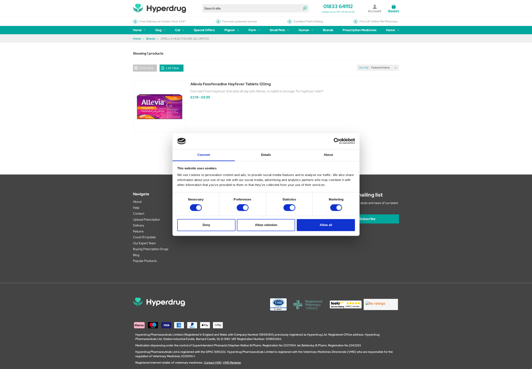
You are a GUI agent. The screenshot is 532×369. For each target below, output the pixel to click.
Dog (158, 30)
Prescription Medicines (359, 30)
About (137, 202)
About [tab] (328, 154)
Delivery (138, 225)
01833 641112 (338, 6)
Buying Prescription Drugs (150, 249)
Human (304, 30)
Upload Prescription (146, 219)
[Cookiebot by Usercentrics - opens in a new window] (337, 141)
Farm (252, 30)
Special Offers (204, 30)
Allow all (326, 225)
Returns (138, 231)
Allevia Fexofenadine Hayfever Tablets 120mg (230, 84)
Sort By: (364, 67)
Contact (138, 213)
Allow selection (266, 225)
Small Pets (277, 30)
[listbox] (385, 68)
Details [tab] (266, 154)
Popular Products (145, 261)
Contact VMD (212, 362)
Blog (136, 255)
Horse (137, 30)
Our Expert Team (144, 243)
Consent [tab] (203, 154)
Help (136, 208)
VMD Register (232, 362)
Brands (328, 30)
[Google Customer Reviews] (381, 304)
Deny (206, 225)
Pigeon (229, 30)
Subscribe (367, 219)
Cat (177, 30)
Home (390, 30)
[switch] (243, 207)
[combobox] (255, 8)
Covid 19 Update (144, 237)
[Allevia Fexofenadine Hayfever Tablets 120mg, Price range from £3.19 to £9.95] (160, 107)
